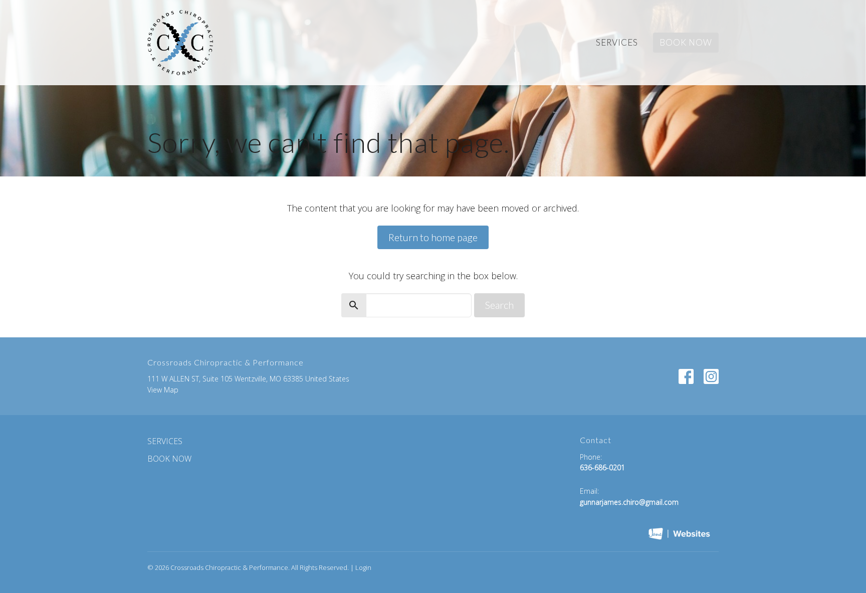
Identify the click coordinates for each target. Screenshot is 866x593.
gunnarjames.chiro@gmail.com (629, 502)
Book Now (686, 42)
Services (617, 42)
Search (499, 305)
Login (363, 567)
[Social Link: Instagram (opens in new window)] (711, 376)
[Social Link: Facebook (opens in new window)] (686, 376)
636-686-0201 (602, 467)
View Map (162, 389)
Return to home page (433, 237)
